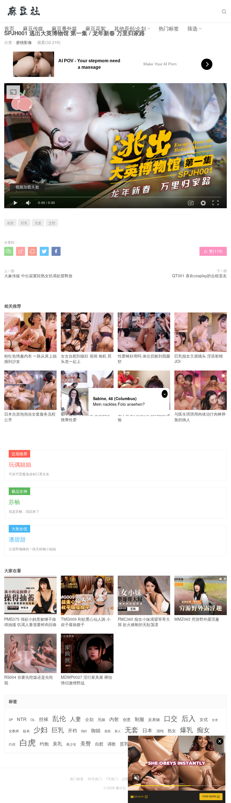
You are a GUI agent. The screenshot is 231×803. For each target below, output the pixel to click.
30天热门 (95, 778)
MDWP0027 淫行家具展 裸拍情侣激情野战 (86, 679)
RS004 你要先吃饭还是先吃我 (28, 679)
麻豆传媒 (33, 28)
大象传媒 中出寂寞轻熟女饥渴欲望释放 (38, 275)
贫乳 (124, 743)
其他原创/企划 (130, 28)
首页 (9, 28)
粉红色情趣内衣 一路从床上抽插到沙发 (30, 358)
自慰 (99, 744)
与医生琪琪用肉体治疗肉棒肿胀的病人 (200, 416)
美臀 (85, 743)
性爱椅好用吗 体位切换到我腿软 (144, 358)
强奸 (84, 731)
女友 (215, 720)
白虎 (27, 742)
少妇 (41, 729)
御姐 (96, 730)
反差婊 (154, 719)
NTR (21, 719)
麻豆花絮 (95, 28)
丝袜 (43, 719)
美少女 (71, 744)
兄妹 (101, 719)
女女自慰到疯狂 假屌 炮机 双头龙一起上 (86, 358)
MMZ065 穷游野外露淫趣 (196, 619)
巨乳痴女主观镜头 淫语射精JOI (198, 358)
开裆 (72, 730)
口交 (170, 718)
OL (32, 719)
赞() (213, 251)
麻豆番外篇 (64, 28)
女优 (203, 719)
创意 (10, 222)
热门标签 (169, 28)
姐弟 (26, 731)
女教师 (14, 731)
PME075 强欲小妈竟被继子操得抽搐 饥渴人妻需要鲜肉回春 (30, 621)
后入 (188, 718)
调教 (111, 744)
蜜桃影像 (24, 42)
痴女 (203, 729)
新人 (118, 731)
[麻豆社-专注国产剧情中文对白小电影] (24, 11)
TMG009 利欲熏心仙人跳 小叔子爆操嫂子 (85, 621)
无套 (38, 222)
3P (11, 719)
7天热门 (112, 778)
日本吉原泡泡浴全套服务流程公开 (29, 416)
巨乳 (24, 222)
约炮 (44, 743)
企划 (89, 719)
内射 (114, 719)
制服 (139, 719)
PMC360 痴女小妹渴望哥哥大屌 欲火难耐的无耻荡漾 (144, 621)
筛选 (192, 28)
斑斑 (108, 731)
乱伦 (59, 718)
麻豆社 (121, 787)
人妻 (75, 719)
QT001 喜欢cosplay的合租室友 (199, 275)
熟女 (172, 730)
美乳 (57, 743)
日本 (147, 730)
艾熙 (51, 222)
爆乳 (186, 729)
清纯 (160, 730)
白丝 (12, 744)
